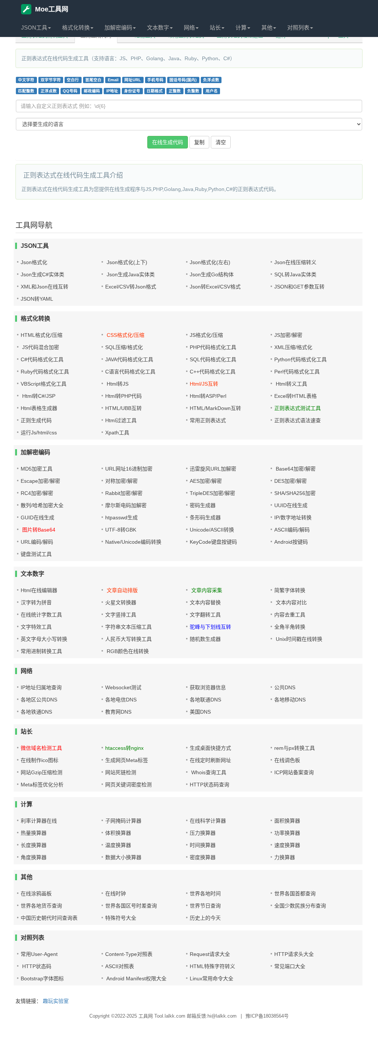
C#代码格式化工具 (42, 359)
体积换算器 (118, 833)
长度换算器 (34, 845)
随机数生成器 (205, 639)
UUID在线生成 (290, 505)
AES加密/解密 (206, 481)
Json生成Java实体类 (130, 274)
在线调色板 (287, 760)
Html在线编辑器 (39, 590)
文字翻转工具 (205, 615)
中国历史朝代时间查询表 (49, 918)
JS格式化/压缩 (206, 335)
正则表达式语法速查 (297, 420)
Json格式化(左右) (210, 262)
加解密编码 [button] (118, 27)
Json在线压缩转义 (295, 262)
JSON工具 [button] (34, 27)
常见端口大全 (289, 966)
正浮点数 (49, 91)
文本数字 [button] (158, 27)
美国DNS (200, 712)
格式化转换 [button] (76, 27)
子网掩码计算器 (123, 821)
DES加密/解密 (290, 481)
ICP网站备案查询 (294, 772)
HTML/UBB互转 (123, 408)
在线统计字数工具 (41, 615)
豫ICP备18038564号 (267, 1016)
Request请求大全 (210, 954)
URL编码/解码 (37, 542)
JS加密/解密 (288, 335)
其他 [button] (266, 27)
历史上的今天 (205, 918)
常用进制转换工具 (41, 651)
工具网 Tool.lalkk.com (161, 1016)
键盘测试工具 (36, 554)
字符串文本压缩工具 (128, 627)
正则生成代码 (36, 420)
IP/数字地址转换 (293, 517)
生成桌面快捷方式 (210, 748)
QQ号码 (70, 91)
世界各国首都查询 (295, 893)
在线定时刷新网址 (210, 760)
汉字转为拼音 (36, 602)
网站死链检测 (120, 772)
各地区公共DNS (39, 700)
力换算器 (284, 857)
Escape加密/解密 (40, 481)
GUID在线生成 (37, 517)
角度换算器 (34, 857)
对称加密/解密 (121, 481)
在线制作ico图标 (39, 760)
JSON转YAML (37, 299)
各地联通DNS (205, 700)
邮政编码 (92, 91)
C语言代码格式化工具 (130, 372)
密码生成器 (203, 505)
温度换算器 (118, 845)
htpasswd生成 (121, 517)
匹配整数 (26, 91)
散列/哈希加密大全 (42, 505)
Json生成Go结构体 (212, 274)
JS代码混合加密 (40, 347)
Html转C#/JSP (38, 396)
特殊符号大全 (120, 918)
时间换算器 (203, 845)
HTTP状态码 (36, 966)
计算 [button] (241, 27)
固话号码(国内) (183, 80)
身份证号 (132, 91)
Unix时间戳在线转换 (298, 639)
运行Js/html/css (39, 432)
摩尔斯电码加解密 (126, 505)
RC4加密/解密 (37, 493)
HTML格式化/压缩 (41, 335)
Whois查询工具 (208, 772)
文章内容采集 (206, 590)
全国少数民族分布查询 (300, 906)
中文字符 (26, 80)
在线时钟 (115, 893)
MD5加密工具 (36, 469)
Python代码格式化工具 (300, 359)
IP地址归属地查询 (41, 687)
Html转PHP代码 (123, 396)
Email (113, 80)
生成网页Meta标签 (126, 760)
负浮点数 (211, 80)
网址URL (132, 80)
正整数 (175, 91)
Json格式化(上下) (126, 262)
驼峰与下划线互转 (210, 627)
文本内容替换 (205, 602)
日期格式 (155, 91)
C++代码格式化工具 (213, 372)
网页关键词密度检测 (128, 785)
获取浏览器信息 (208, 687)
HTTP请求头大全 (294, 954)
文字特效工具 (36, 627)
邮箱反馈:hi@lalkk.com (212, 1016)
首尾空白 (93, 80)
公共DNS (284, 687)
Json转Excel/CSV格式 (215, 287)
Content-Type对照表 (128, 954)
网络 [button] (189, 27)
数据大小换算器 (123, 857)
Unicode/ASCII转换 (212, 530)
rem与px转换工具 (294, 748)
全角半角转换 (289, 627)
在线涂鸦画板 (36, 893)
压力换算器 (203, 833)
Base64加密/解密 (295, 469)
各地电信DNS (121, 700)
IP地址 (112, 91)
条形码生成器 (205, 517)
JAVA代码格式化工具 (129, 359)
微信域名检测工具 (41, 748)
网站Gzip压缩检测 (41, 772)
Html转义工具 (290, 384)
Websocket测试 (123, 687)
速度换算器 (287, 845)
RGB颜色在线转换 (127, 651)
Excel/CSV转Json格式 (130, 287)
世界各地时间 (205, 893)
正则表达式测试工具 (297, 408)
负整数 (193, 91)
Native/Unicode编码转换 (133, 542)
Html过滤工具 (121, 420)
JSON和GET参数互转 (299, 287)
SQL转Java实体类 (295, 274)
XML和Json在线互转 (44, 287)
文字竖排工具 (120, 615)
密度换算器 (203, 857)
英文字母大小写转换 (44, 639)
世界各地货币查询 (41, 906)
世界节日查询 (205, 906)
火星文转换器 (120, 602)
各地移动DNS (290, 700)
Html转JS (116, 384)
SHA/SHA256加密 (295, 493)
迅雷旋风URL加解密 (213, 469)
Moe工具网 (51, 9)
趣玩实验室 (56, 1001)
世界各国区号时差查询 (131, 906)
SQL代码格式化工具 (213, 359)
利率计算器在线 (39, 821)
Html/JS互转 (204, 384)
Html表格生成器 (39, 408)
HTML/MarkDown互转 (215, 408)
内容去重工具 (289, 615)
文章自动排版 (121, 590)
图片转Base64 (38, 530)
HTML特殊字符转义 (212, 966)
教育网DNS (118, 712)
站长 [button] (215, 27)
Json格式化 (34, 262)
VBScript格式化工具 (43, 384)
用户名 (212, 91)
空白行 (73, 80)
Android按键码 (291, 542)
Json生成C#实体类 (42, 274)
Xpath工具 (117, 432)
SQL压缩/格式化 (124, 347)
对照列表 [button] (298, 27)
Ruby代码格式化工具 (45, 372)
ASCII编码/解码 (292, 530)
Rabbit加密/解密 (123, 493)
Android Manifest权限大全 (135, 978)
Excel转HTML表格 (295, 396)
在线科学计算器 (208, 821)
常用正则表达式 (208, 420)
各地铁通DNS (36, 712)
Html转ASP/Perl (208, 396)
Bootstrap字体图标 (42, 978)
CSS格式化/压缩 (124, 335)
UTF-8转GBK (120, 530)
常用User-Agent (39, 954)
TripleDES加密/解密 (212, 493)
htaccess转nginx (124, 748)
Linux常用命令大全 (211, 978)
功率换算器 (287, 833)
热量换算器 (34, 833)
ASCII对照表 (119, 966)
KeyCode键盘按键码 (213, 542)
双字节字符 (51, 80)
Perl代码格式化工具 (297, 372)
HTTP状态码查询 (209, 785)
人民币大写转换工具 (128, 639)
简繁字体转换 (289, 590)
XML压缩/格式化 (293, 347)
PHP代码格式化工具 (213, 347)
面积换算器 (287, 821)
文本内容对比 (290, 602)
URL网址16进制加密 (128, 469)
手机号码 (155, 80)
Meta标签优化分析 (42, 785)
